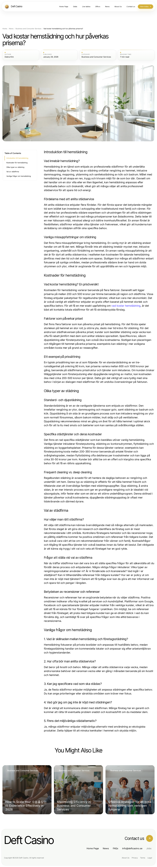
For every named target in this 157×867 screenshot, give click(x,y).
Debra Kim (9, 57)
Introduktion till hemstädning (17, 158)
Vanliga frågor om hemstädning (18, 176)
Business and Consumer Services (28, 29)
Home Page (93, 848)
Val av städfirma (12, 172)
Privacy (135, 858)
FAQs (115, 848)
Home (4, 29)
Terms (142, 858)
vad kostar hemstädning (125, 305)
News (11, 29)
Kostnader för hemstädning (16, 163)
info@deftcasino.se (132, 848)
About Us (125, 858)
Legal (150, 858)
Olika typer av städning (15, 167)
